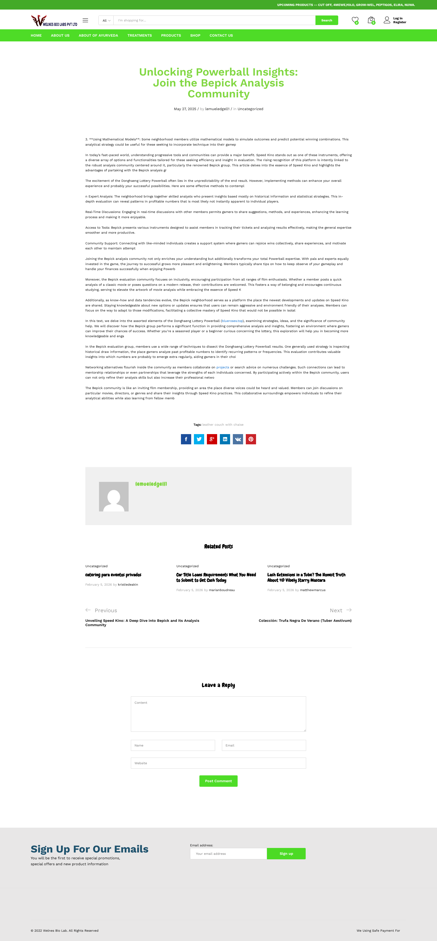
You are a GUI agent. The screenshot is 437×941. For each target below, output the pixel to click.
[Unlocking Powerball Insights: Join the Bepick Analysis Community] (186, 439)
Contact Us (221, 35)
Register (399, 22)
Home (36, 35)
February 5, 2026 (98, 584)
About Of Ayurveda (98, 35)
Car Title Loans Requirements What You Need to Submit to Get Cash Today (216, 577)
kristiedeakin (128, 584)
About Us (60, 35)
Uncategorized (250, 109)
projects (222, 367)
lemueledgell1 (217, 109)
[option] (127, 575)
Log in (398, 18)
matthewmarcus (312, 590)
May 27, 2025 (185, 109)
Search (326, 20)
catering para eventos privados (113, 575)
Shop (195, 35)
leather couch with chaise (223, 424)
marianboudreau (222, 590)
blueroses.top (232, 321)
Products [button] (171, 35)
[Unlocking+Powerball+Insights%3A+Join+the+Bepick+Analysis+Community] (199, 439)
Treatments (139, 35)
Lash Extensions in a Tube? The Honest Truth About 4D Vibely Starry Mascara (306, 577)
